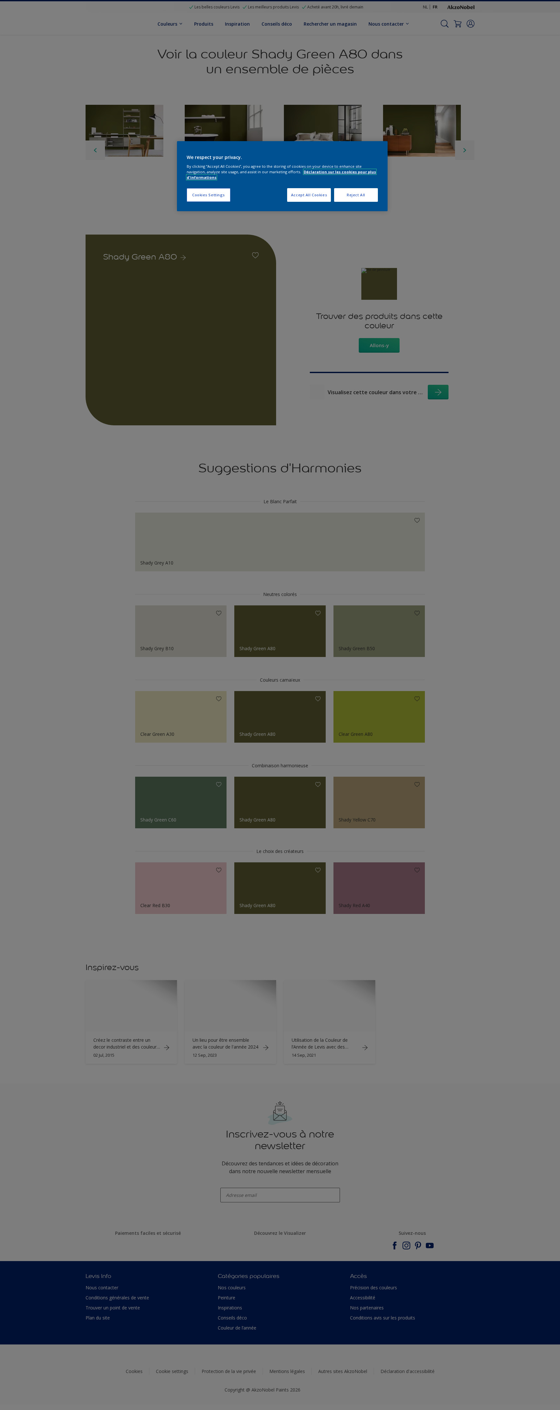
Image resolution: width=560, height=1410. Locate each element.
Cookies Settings (208, 194)
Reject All (356, 194)
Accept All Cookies (309, 194)
